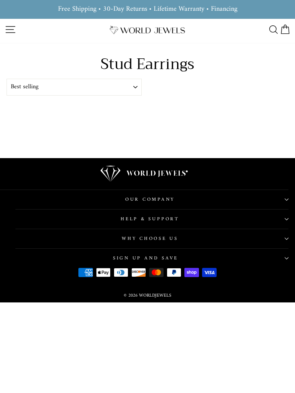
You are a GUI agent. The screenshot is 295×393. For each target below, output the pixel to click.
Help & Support (150, 219)
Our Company (150, 199)
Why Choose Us (150, 238)
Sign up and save (145, 258)
